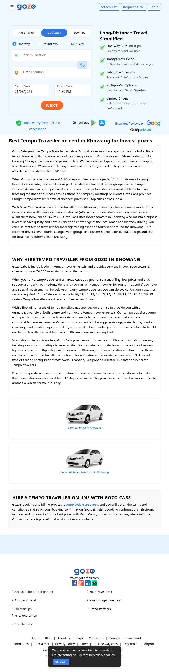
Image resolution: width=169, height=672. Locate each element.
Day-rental (130, 644)
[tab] (24, 44)
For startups (23, 609)
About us (63, 638)
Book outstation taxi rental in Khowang (84, 472)
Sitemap (86, 644)
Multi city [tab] (77, 44)
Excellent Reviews (127, 123)
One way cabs (108, 644)
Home (35, 638)
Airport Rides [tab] (27, 32)
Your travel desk (100, 592)
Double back (23, 624)
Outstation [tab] (54, 32)
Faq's (79, 638)
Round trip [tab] (50, 44)
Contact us (96, 638)
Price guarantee (25, 615)
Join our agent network (105, 600)
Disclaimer (41, 644)
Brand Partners (100, 609)
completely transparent (82, 504)
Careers (114, 638)
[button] (11, 7)
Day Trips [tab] (79, 32)
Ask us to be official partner (33, 592)
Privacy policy (65, 644)
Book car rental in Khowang (85, 427)
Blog (48, 638)
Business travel (25, 600)
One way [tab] (24, 44)
